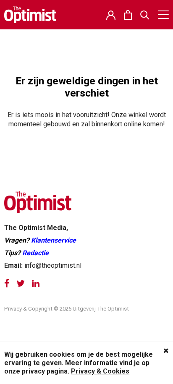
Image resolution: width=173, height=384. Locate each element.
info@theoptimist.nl (52, 265)
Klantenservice (53, 240)
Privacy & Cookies (100, 371)
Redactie (35, 253)
